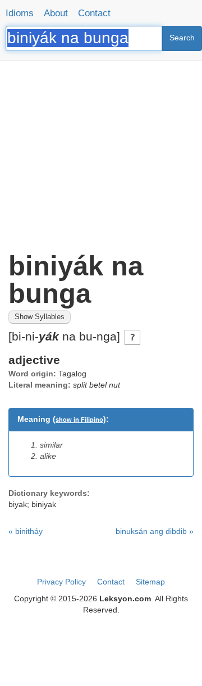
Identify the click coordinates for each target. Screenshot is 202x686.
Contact (94, 13)
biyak (17, 504)
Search (182, 37)
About (56, 13)
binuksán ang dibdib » (155, 531)
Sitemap (150, 581)
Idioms (20, 13)
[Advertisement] (101, 151)
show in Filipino (79, 419)
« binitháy (25, 531)
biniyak (43, 504)
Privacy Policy (61, 581)
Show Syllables (40, 317)
